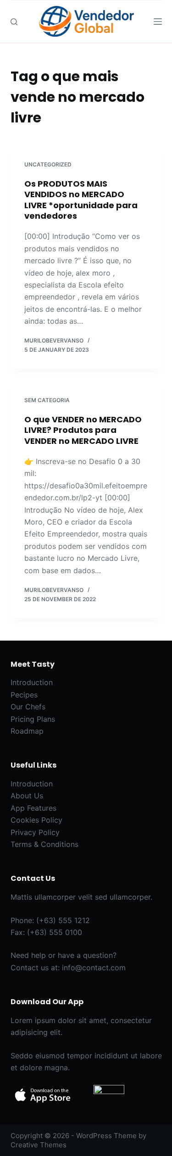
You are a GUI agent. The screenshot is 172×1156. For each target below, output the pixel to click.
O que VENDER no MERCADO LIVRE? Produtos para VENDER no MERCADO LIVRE (83, 430)
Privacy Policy (35, 832)
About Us (27, 795)
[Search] (14, 21)
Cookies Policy (36, 819)
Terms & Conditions (44, 844)
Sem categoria (47, 400)
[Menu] (158, 21)
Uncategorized (48, 164)
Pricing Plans (33, 719)
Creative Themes (39, 1144)
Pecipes (24, 694)
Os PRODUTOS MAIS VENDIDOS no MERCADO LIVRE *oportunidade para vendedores (81, 199)
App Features (33, 808)
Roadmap (27, 731)
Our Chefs (28, 706)
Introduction (32, 682)
